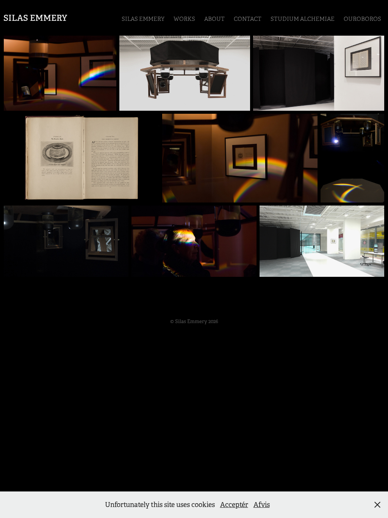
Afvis (261, 505)
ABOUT (214, 19)
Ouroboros (362, 19)
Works (184, 19)
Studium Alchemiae (303, 19)
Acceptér (234, 505)
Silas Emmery (35, 18)
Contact (247, 19)
